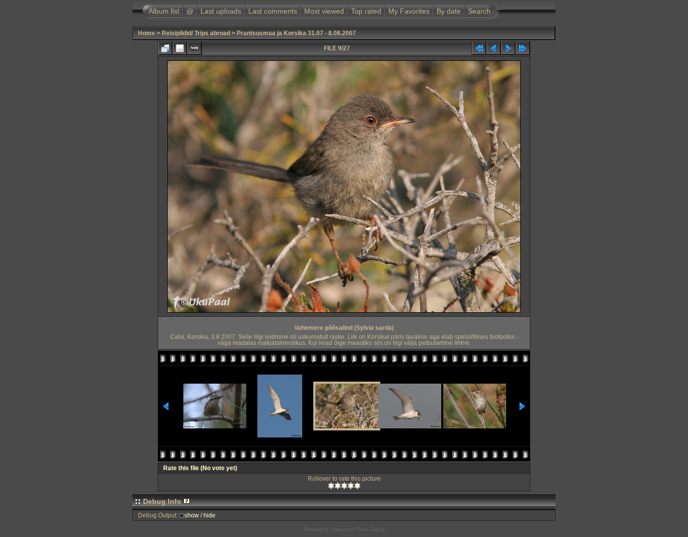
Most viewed (324, 11)
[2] (337, 485)
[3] (344, 485)
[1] (331, 485)
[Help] (186, 501)
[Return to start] (479, 48)
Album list (164, 11)
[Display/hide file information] (180, 48)
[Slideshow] (194, 48)
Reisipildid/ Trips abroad (196, 33)
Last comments (272, 11)
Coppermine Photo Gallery (357, 529)
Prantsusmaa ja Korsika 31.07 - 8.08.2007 (296, 33)
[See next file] (508, 48)
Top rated (366, 11)
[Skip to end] (523, 48)
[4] (351, 485)
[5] (357, 485)
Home (146, 33)
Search (479, 11)
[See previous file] (494, 48)
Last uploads (220, 11)
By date (449, 11)
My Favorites (409, 11)
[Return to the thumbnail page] (165, 48)
